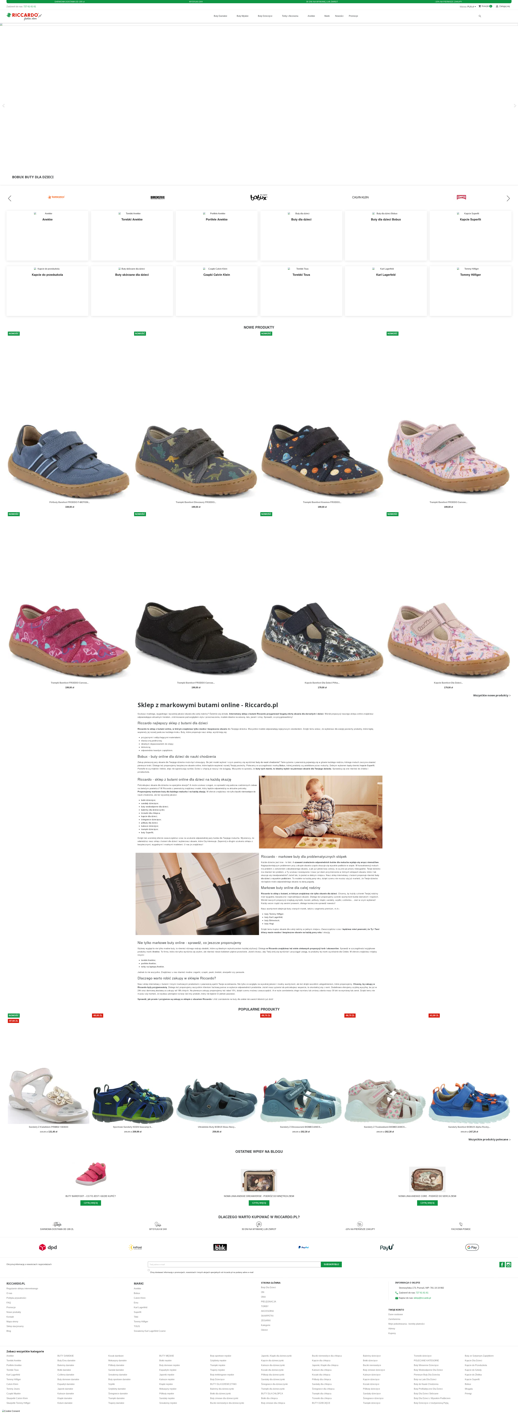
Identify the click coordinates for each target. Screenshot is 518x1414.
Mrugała (469, 1389)
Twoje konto (396, 1309)
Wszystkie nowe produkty (492, 695)
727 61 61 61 (29, 6)
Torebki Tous (12, 1370)
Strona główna (270, 1282)
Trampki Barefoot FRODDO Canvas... (448, 502)
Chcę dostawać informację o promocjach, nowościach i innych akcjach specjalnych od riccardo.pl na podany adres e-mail (201, 1272)
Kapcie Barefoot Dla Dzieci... (448, 682)
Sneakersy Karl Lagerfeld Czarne (150, 1331)
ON (262, 1292)
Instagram (508, 1264)
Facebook (502, 1264)
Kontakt (10, 1317)
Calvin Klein (140, 1298)
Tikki (136, 1317)
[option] (259, 104)
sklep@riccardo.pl (422, 1298)
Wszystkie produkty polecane (490, 1139)
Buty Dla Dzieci (268, 1287)
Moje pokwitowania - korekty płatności (406, 1324)
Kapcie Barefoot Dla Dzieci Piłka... (322, 682)
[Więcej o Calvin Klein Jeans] (157, 197)
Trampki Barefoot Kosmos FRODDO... (322, 502)
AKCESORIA (267, 1311)
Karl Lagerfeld (140, 1307)
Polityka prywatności (16, 1298)
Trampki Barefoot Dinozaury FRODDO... (196, 502)
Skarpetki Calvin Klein (17, 1398)
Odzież (264, 1330)
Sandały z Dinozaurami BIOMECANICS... (301, 1126)
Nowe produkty (13, 1312)
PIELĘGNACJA (268, 1301)
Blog (8, 1331)
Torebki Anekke (13, 1360)
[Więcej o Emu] (461, 197)
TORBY (265, 1306)
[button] (39, 104)
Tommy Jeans (13, 1389)
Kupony (392, 1333)
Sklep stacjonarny (15, 1326)
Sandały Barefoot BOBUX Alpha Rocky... (469, 1126)
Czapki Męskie (13, 1393)
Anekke (137, 1288)
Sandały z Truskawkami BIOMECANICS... (385, 1126)
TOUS (137, 1326)
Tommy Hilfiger (141, 1321)
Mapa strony (12, 1321)
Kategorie (265, 1325)
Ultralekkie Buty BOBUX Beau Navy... (217, 1126)
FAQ (8, 1303)
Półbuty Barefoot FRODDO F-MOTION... (69, 502)
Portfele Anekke (14, 1365)
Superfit (137, 1312)
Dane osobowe (395, 1314)
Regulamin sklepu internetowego (22, 1288)
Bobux (137, 1293)
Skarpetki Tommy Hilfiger (18, 1403)
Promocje (11, 1307)
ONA (263, 1297)
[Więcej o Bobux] (56, 197)
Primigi (468, 1393)
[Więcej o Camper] (259, 197)
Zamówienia (394, 1319)
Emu (136, 1303)
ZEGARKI (266, 1320)
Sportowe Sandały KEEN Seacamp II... (132, 1126)
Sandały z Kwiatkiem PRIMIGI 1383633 (48, 1126)
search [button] (480, 16)
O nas (9, 1293)
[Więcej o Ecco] (360, 197)
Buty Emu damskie (66, 1360)
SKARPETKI (267, 1316)
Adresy (391, 1328)
